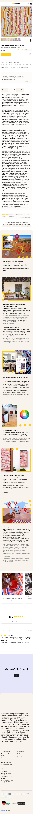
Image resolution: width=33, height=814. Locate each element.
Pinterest (20, 753)
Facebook (21, 751)
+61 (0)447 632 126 (6, 781)
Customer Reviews (5, 751)
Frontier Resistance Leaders (11, 703)
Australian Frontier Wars (10, 701)
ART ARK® (8, 810)
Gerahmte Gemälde (6, 226)
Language (14, 803)
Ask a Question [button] (17, 621)
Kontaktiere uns (5, 757)
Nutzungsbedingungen (6, 764)
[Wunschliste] (28, 4)
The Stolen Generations (9, 708)
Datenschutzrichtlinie (6, 762)
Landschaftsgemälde (26, 226)
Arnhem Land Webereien (22, 222)
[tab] (4, 90)
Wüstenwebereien (16, 226)
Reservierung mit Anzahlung (7, 57)
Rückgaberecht (5, 760)
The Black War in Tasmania (10, 706)
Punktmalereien (20, 224)
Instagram (21, 756)
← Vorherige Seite (10, 222)
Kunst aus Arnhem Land (9, 224)
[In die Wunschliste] (30, 54)
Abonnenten (27, 224)
